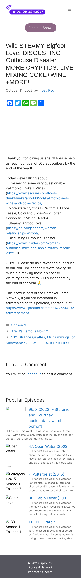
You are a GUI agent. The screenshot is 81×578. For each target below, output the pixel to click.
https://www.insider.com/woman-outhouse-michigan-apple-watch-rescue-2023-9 (39, 248)
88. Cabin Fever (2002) (49, 498)
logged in (34, 374)
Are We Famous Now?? (29, 331)
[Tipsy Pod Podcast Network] (25, 10)
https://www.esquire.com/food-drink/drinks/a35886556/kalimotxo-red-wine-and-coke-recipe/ (37, 198)
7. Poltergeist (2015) (46, 474)
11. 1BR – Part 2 (42, 522)
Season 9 (18, 325)
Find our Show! (40, 28)
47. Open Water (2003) (49, 446)
